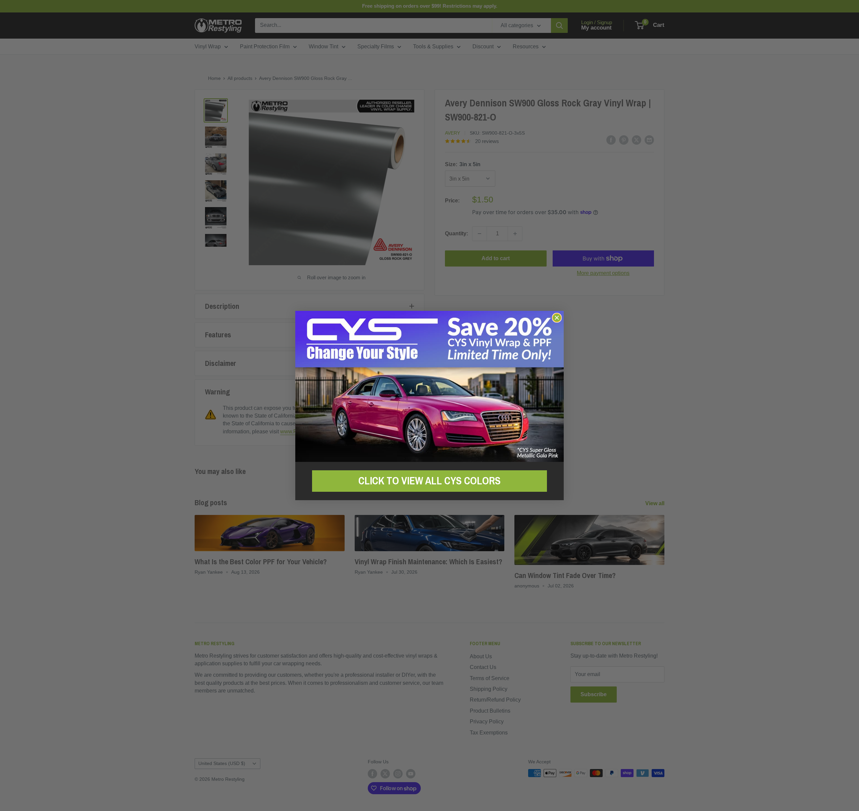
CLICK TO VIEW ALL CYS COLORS (429, 481)
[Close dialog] (557, 318)
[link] (429, 386)
